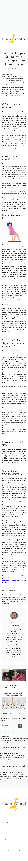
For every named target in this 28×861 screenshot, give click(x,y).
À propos (6, 822)
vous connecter (12, 718)
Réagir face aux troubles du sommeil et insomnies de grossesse (13, 689)
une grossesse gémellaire (11, 462)
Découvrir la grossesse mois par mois (13, 747)
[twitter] (2, 839)
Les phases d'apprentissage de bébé (13, 766)
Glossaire (6, 818)
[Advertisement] (14, 16)
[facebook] (5, 839)
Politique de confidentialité (11, 833)
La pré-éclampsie (8, 112)
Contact (5, 829)
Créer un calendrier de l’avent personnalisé (13, 694)
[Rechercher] (20, 726)
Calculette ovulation (9, 820)
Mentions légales (8, 831)
